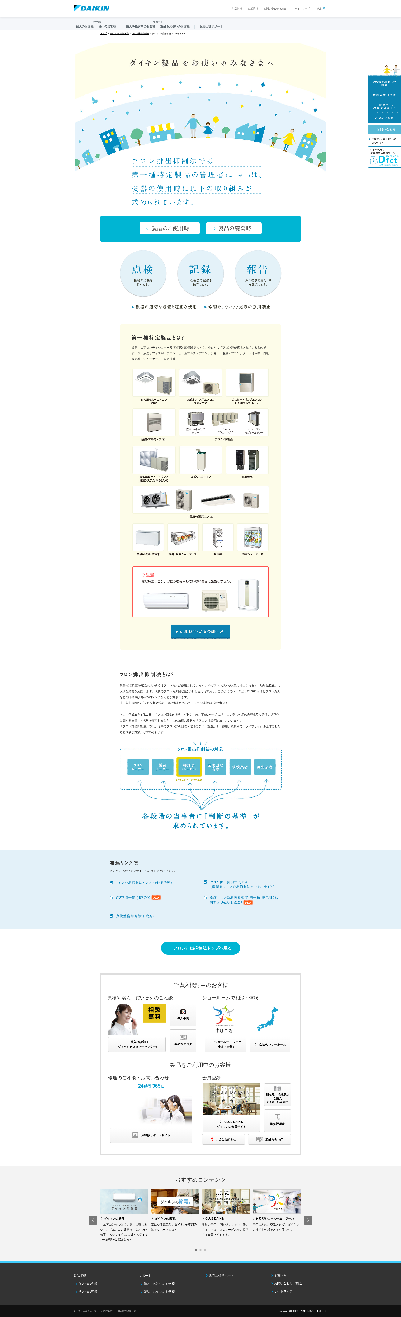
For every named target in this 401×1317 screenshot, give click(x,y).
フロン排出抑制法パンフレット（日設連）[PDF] (153, 884)
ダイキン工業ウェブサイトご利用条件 (93, 1310)
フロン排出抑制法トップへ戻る (202, 948)
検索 (319, 8)
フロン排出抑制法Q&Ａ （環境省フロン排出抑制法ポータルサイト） (247, 884)
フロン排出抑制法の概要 (384, 83)
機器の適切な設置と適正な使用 (164, 307)
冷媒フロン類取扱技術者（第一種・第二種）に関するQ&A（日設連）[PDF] (247, 900)
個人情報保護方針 (127, 1310)
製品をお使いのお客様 (159, 1291)
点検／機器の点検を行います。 (143, 273)
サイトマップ (302, 8)
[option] (124, 1216)
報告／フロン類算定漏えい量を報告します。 (258, 273)
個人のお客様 (88, 1283)
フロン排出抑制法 (140, 33)
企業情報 (253, 8)
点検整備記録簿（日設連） (153, 916)
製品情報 (237, 8)
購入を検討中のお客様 (159, 1283)
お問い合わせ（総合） (276, 8)
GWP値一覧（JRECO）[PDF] (153, 900)
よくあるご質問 (384, 118)
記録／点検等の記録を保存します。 (200, 273)
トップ (103, 33)
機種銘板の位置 (384, 95)
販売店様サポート (211, 26)
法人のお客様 (88, 1291)
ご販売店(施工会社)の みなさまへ (384, 141)
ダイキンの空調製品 (119, 33)
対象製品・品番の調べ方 (200, 631)
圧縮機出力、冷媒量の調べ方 (384, 106)
